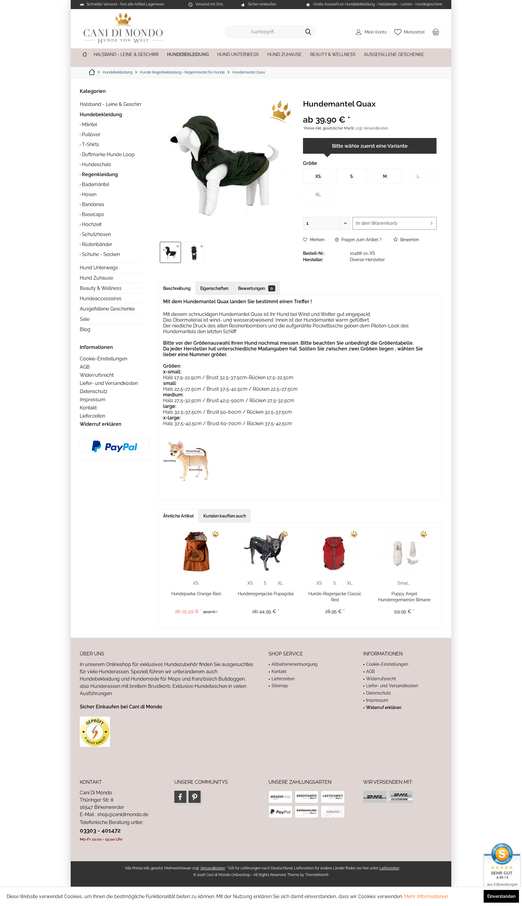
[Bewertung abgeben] (370, 112)
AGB (85, 367)
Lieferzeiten (92, 416)
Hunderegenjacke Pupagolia (266, 593)
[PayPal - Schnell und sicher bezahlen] (114, 446)
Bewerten (409, 239)
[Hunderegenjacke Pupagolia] (266, 551)
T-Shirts (90, 144)
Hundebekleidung (101, 114)
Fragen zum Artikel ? (361, 239)
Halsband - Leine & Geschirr (111, 104)
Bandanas (92, 204)
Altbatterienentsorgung (294, 664)
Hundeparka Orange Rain (196, 593)
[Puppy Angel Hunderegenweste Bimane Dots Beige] (404, 551)
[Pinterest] (194, 797)
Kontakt (88, 408)
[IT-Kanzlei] (166, 732)
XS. (196, 583)
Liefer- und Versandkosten (109, 383)
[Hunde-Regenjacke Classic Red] (335, 551)
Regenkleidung (99, 174)
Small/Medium (405, 583)
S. (265, 583)
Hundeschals (96, 164)
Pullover (91, 134)
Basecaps (92, 214)
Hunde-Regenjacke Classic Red (335, 596)
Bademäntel (95, 184)
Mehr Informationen (426, 896)
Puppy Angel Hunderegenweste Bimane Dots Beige (404, 597)
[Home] (84, 54)
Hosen (88, 194)
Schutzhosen (96, 234)
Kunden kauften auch (224, 516)
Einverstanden (501, 896)
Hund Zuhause (96, 278)
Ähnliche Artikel (178, 516)
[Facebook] (180, 797)
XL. (281, 583)
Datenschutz (94, 391)
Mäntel (89, 124)
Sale (84, 319)
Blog (85, 329)
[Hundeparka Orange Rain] (196, 551)
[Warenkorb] (436, 32)
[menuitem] (436, 32)
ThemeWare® (317, 875)
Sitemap (280, 685)
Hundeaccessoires (100, 298)
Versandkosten (212, 868)
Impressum (92, 399)
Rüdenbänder (96, 244)
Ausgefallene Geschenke (107, 309)
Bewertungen (255, 288)
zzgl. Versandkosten (371, 128)
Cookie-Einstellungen (103, 359)
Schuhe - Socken (100, 254)
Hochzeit (91, 224)
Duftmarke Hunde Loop (108, 154)
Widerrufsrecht (97, 375)
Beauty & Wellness (100, 288)
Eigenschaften (214, 288)
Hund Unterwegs (99, 268)
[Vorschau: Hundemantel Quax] (170, 252)
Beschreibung (177, 288)
